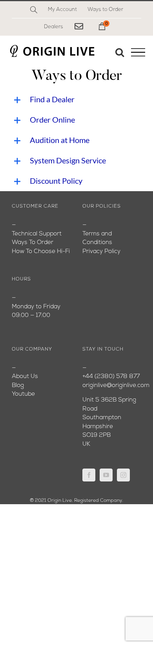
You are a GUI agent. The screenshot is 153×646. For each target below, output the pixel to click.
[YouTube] (106, 475)
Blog (18, 386)
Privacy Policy (101, 252)
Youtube (23, 394)
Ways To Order (32, 243)
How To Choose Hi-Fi (41, 252)
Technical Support (37, 234)
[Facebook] (88, 475)
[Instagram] (123, 475)
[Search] (33, 9)
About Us (25, 377)
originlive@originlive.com (115, 386)
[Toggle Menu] (138, 52)
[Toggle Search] (119, 52)
